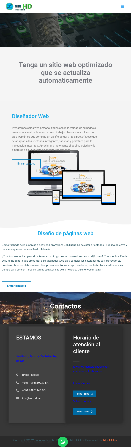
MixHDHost (110, 440)
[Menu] (122, 6)
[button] (63, 442)
